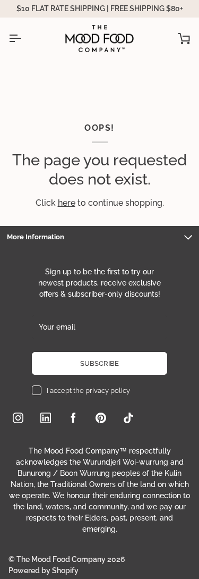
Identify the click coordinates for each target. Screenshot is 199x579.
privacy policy (107, 391)
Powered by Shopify (43, 570)
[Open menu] (24, 39)
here (66, 203)
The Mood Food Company (61, 559)
